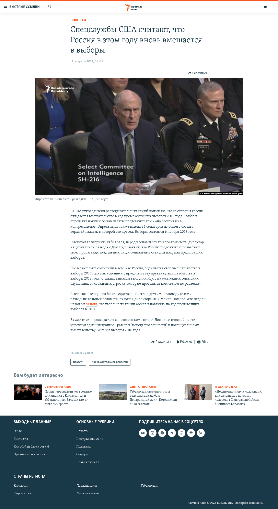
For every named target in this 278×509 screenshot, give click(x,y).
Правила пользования (29, 454)
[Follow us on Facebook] (162, 433)
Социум (82, 454)
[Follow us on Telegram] (172, 433)
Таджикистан (87, 485)
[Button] (198, 73)
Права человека (226, 386)
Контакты (21, 439)
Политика (83, 447)
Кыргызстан (22, 493)
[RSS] (201, 433)
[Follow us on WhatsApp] (181, 433)
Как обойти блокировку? (31, 447)
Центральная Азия (58, 386)
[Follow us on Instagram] (152, 433)
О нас (18, 431)
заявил (91, 304)
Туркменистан (88, 493)
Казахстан (21, 485)
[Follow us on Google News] (191, 433)
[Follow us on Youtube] (143, 433)
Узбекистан (149, 485)
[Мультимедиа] (265, 7)
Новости (78, 20)
